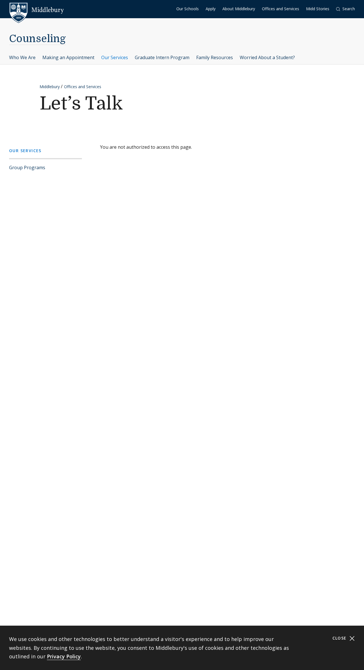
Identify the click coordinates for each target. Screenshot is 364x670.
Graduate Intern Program (162, 57)
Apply (211, 8)
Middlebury (50, 86)
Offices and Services (280, 8)
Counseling (37, 39)
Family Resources (214, 57)
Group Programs (27, 167)
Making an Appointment (68, 57)
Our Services (114, 57)
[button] (345, 9)
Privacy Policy (64, 656)
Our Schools (187, 8)
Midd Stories (317, 8)
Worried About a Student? (267, 57)
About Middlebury (238, 8)
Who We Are (22, 57)
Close (340, 638)
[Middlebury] (36, 10)
